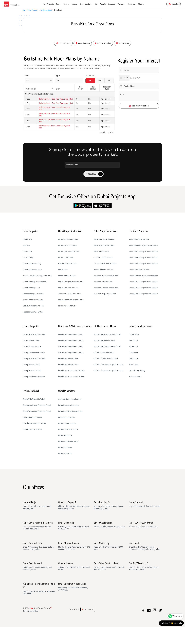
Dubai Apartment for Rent (104, 245)
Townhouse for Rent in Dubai (105, 263)
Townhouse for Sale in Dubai (69, 294)
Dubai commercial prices (68, 441)
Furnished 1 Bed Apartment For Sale (143, 245)
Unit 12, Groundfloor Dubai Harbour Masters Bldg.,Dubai (38, 526)
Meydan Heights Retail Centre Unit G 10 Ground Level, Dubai (74, 546)
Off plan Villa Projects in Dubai (106, 358)
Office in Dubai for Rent (103, 257)
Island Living (134, 364)
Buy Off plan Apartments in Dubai (107, 334)
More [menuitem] (140, 4)
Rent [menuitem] (65, 4)
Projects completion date (68, 405)
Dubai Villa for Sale (65, 257)
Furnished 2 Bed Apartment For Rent (143, 282)
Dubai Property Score (31, 288)
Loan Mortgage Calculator (33, 294)
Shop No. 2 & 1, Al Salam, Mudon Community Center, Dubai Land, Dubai (144, 546)
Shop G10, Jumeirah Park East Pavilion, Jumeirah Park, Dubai (38, 546)
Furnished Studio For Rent (139, 269)
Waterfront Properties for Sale (70, 346)
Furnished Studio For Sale (139, 239)
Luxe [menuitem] (74, 4)
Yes (99, 81)
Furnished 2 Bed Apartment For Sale (143, 251)
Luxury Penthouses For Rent (34, 376)
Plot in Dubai (63, 269)
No (109, 81)
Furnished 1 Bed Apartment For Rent (143, 276)
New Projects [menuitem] (48, 4)
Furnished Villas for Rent (103, 282)
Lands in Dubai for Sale (67, 306)
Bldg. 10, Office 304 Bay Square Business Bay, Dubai (39, 589)
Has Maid (89, 75)
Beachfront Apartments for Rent (71, 376)
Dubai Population (65, 453)
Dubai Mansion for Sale (67, 245)
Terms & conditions (30, 611)
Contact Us (27, 251)
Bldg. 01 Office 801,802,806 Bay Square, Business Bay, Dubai (74, 505)
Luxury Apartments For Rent (34, 358)
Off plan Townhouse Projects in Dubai (108, 370)
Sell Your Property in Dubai (33, 306)
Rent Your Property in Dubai (105, 294)
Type (57, 75)
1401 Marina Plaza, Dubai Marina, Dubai (109, 525)
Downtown (133, 352)
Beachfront (133, 340)
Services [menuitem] (111, 4)
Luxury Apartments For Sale (34, 334)
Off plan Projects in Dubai (104, 352)
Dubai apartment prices (68, 429)
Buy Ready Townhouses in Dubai (71, 300)
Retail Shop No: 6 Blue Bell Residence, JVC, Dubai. (73, 587)
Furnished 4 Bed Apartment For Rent (143, 294)
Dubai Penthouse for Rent (104, 239)
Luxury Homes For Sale (32, 346)
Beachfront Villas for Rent (68, 364)
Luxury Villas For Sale (31, 340)
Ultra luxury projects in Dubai (34, 423)
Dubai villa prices (65, 435)
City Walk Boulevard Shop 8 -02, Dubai (144, 504)
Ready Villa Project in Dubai (34, 399)
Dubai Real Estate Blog (32, 263)
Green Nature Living (137, 370)
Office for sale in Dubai (67, 276)
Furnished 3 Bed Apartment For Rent (143, 288)
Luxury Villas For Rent (31, 364)
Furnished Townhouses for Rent (106, 288)
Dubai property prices (67, 423)
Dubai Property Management (35, 282)
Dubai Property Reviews (32, 429)
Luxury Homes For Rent (32, 370)
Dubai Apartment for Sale (68, 251)
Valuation (175, 4)
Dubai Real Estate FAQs (32, 269)
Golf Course (133, 358)
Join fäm (26, 245)
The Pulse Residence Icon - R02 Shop (143, 525)
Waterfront (133, 346)
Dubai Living (134, 334)
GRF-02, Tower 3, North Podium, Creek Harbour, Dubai (109, 566)
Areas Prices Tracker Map (33, 300)
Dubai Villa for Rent (101, 251)
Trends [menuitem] (120, 4)
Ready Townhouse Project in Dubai (37, 411)
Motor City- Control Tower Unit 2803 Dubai (108, 546)
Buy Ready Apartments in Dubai (71, 282)
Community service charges (69, 399)
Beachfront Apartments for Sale (71, 370)
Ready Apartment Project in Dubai (37, 405)
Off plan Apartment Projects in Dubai (108, 364)
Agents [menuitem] (103, 4)
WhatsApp (177, 616)
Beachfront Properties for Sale (70, 334)
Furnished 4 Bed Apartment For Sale (143, 263)
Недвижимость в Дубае (33, 312)
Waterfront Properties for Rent (70, 352)
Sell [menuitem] (96, 4)
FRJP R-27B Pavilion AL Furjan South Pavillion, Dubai (37, 505)
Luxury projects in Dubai (32, 417)
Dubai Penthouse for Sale (68, 239)
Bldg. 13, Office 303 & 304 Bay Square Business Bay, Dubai (108, 505)
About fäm (27, 239)
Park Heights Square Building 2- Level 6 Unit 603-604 (73, 526)
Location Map (28, 257)
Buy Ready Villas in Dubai (68, 288)
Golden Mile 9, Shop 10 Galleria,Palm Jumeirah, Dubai (37, 566)
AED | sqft (89, 609)
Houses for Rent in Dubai (103, 269)
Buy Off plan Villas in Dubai (104, 340)
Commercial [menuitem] (85, 4)
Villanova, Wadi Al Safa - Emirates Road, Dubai (74, 566)
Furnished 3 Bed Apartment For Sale (143, 257)
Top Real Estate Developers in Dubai (37, 276)
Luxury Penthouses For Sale (34, 352)
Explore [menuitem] (131, 4)
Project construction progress (70, 411)
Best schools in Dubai (66, 417)
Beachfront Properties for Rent (70, 340)
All (90, 81)
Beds (27, 75)
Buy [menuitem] (57, 4)
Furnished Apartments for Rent (106, 276)
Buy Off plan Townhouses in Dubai (107, 346)
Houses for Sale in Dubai (67, 263)
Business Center (135, 376)
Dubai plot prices (65, 447)
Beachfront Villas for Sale (68, 358)
